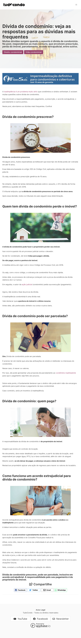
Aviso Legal (40, 610)
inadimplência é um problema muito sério (21, 92)
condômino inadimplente (66, 373)
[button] (76, 4)
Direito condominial (13, 52)
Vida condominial (34, 52)
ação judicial (27, 284)
